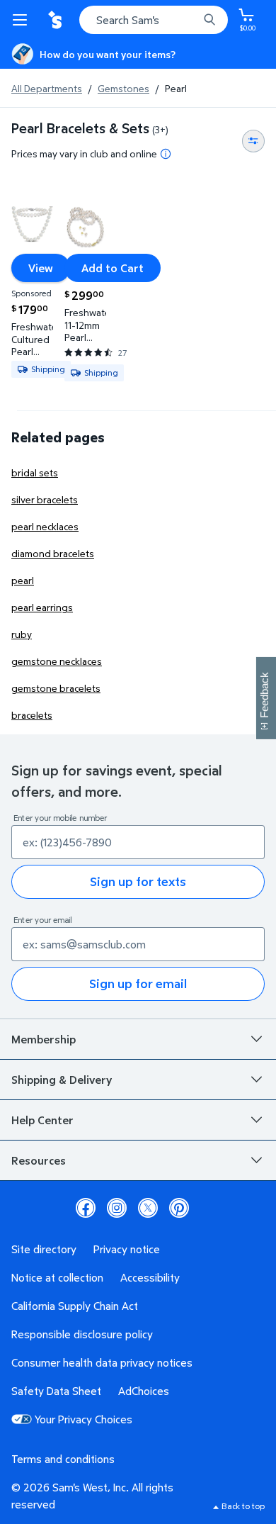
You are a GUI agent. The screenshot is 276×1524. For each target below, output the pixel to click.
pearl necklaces (45, 526)
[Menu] (22, 20)
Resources (38, 1160)
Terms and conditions (63, 1459)
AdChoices (143, 1391)
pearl (22, 580)
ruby (21, 634)
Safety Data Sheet (56, 1391)
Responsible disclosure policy (82, 1334)
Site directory (43, 1249)
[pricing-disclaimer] (165, 153)
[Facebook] (85, 1208)
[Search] (209, 20)
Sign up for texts (138, 881)
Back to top (243, 1506)
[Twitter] (147, 1208)
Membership (43, 1039)
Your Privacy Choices (83, 1419)
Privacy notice (126, 1249)
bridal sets (34, 472)
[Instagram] (116, 1208)
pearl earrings (42, 607)
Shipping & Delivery (61, 1079)
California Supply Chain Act (74, 1305)
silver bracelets (44, 499)
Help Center (42, 1120)
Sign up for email (138, 983)
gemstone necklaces (56, 661)
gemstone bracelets (55, 688)
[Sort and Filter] (253, 141)
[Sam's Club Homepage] (56, 20)
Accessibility (150, 1277)
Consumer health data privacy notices (101, 1362)
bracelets (31, 715)
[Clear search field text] (191, 20)
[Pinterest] (179, 1208)
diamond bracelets (52, 553)
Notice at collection (57, 1277)
